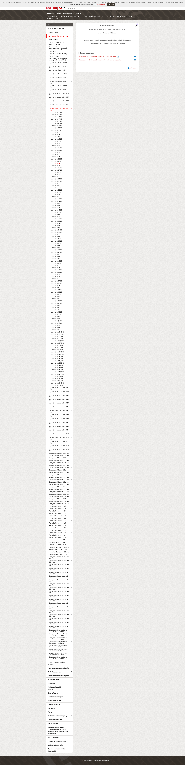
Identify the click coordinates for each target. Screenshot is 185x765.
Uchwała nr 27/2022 (57, 170)
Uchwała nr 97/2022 (57, 325)
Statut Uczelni (53, 40)
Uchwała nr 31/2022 (57, 179)
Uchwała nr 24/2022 (54, 18)
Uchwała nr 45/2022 (57, 210)
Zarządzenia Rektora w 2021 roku (59, 465)
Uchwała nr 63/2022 (57, 250)
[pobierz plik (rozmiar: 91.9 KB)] (79, 56)
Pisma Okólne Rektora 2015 (57, 533)
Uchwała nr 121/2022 (57, 378)
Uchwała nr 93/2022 (57, 316)
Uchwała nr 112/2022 (57, 359)
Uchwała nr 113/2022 (57, 361)
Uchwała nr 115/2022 (57, 365)
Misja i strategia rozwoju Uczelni (58, 668)
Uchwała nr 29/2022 (57, 174)
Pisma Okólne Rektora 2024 (57, 511)
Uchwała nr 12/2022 (57, 137)
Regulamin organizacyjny (56, 42)
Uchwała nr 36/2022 (57, 190)
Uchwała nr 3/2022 (57, 117)
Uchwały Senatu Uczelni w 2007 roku (59, 442)
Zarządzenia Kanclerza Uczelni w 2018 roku (59, 588)
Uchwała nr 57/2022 (57, 237)
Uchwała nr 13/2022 (57, 139)
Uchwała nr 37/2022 (57, 192)
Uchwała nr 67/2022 (57, 259)
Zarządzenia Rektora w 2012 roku (59, 487)
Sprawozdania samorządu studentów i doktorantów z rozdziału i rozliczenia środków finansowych (58, 730)
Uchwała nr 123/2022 (57, 383)
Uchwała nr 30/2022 (57, 177)
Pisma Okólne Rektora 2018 (57, 525)
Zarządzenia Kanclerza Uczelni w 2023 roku (59, 569)
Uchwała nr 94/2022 (57, 319)
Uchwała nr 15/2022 (57, 143)
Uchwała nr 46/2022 (57, 212)
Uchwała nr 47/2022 (57, 214)
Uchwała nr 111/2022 (57, 356)
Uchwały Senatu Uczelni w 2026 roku (59, 94)
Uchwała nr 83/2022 (57, 294)
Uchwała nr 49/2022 (57, 219)
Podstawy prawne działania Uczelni (56, 663)
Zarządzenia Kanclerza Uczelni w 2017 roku (59, 592)
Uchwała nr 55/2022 (57, 232)
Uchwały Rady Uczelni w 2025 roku (58, 67)
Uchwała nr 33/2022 (57, 183)
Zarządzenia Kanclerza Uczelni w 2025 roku (59, 561)
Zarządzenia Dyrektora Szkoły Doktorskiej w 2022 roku (58, 646)
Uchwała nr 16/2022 (57, 146)
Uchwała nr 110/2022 (57, 354)
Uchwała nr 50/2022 (57, 221)
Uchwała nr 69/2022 (57, 263)
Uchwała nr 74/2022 (57, 274)
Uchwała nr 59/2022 (57, 241)
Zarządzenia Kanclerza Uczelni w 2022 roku (59, 573)
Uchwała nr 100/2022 (57, 332)
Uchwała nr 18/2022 (57, 150)
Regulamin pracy (54, 56)
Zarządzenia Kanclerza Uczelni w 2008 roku (59, 627)
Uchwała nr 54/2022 (57, 230)
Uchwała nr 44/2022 (57, 208)
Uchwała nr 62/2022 (57, 248)
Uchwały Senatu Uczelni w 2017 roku (59, 403)
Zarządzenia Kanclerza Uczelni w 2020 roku (59, 580)
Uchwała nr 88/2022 (57, 305)
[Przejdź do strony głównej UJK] (70, 9)
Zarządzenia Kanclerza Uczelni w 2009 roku (59, 623)
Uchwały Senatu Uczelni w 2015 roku (59, 411)
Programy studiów (53, 679)
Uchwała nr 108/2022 (57, 350)
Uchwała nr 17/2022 (57, 148)
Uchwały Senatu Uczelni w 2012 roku (59, 423)
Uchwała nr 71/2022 (57, 268)
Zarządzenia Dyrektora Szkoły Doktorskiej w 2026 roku (58, 630)
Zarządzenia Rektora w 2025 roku (59, 455)
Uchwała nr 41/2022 (57, 201)
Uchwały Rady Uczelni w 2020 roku (58, 86)
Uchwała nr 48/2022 (57, 217)
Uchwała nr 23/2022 (57, 161)
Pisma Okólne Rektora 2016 (57, 530)
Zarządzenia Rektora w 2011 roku (59, 489)
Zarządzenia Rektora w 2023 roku (59, 460)
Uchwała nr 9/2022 (57, 130)
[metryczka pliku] (135, 57)
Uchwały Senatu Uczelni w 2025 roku (59, 97)
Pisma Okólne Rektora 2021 (57, 518)
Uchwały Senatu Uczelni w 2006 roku (59, 446)
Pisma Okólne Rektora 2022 (57, 516)
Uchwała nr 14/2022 (57, 141)
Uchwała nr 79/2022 (57, 285)
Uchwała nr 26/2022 (57, 168)
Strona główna (52, 16)
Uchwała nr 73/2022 (57, 272)
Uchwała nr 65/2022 (57, 254)
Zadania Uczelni (53, 693)
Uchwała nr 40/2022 (57, 199)
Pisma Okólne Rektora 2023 (57, 513)
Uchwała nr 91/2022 (57, 312)
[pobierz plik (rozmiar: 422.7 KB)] (79, 60)
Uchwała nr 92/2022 (57, 314)
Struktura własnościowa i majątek (56, 688)
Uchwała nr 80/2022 (57, 288)
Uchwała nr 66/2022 (57, 256)
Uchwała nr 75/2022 (57, 276)
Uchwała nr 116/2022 (57, 367)
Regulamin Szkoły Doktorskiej (58, 54)
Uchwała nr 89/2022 (57, 307)
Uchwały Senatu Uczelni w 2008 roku (59, 438)
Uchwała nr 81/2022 (57, 290)
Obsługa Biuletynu (54, 704)
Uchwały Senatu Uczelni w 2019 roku (59, 396)
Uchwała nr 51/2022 (57, 223)
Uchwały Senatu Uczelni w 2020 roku (59, 392)
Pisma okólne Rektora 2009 (57, 545)
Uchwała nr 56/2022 (57, 234)
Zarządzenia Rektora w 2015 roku (59, 480)
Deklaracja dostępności (55, 745)
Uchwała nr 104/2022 (57, 341)
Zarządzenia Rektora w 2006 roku (59, 501)
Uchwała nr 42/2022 (57, 203)
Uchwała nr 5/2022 (57, 121)
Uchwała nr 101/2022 (57, 334)
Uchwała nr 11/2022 (57, 134)
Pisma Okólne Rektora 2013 (57, 537)
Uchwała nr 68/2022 (57, 261)
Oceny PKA (51, 683)
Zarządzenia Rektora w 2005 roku (59, 504)
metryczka (132, 68)
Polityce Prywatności (100, 4)
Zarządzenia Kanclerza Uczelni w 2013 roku (59, 607)
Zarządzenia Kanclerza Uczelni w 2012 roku (59, 611)
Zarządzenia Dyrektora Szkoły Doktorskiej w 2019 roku (58, 657)
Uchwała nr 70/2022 (57, 265)
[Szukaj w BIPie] (136, 24)
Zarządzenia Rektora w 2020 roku (59, 467)
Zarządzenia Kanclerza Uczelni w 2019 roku (59, 584)
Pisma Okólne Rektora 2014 (57, 535)
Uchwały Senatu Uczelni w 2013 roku (59, 419)
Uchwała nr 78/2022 (57, 283)
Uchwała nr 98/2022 (57, 327)
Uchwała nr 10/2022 (57, 132)
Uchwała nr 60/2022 (57, 243)
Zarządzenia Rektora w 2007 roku (59, 499)
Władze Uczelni (53, 32)
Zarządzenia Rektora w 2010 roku (59, 492)
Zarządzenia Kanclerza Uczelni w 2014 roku (59, 603)
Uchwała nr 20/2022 (57, 154)
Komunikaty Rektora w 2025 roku (59, 547)
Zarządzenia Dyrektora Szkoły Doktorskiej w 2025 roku (58, 634)
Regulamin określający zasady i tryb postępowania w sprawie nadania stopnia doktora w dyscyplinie (58, 49)
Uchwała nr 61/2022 (57, 245)
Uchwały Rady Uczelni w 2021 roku (58, 82)
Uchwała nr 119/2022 (57, 374)
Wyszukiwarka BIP (54, 737)
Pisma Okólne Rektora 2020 (57, 521)
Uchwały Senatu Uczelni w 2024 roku (59, 101)
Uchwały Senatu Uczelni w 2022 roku (118, 16)
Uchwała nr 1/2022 (57, 112)
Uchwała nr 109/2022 (57, 352)
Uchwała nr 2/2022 (57, 115)
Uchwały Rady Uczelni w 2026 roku (58, 63)
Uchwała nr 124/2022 (57, 385)
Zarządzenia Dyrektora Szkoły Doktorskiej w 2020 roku (58, 654)
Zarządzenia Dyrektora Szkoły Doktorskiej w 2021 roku (58, 650)
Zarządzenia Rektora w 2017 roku (59, 475)
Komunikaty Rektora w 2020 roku (59, 554)
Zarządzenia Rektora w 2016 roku (59, 477)
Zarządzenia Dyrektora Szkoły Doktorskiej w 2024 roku (58, 638)
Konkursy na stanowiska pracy (57, 716)
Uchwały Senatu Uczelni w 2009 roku (59, 434)
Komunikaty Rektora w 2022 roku (59, 549)
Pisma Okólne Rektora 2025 (57, 508)
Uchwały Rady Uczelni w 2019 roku (58, 90)
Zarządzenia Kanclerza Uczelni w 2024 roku (59, 565)
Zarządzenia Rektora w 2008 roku (59, 496)
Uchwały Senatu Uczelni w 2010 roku (59, 430)
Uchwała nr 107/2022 (57, 347)
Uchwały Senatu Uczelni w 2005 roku (59, 450)
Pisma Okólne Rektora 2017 (57, 528)
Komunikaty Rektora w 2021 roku (59, 552)
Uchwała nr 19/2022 (57, 152)
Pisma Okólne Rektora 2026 (57, 506)
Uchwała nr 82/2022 (57, 292)
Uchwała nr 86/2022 (57, 301)
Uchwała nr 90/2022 (57, 310)
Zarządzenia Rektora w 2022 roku (59, 463)
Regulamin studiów (54, 44)
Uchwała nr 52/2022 (57, 225)
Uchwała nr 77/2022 (57, 281)
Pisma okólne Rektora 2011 (57, 542)
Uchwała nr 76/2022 (57, 279)
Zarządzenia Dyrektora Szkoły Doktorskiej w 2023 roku (58, 642)
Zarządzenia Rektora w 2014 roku (59, 482)
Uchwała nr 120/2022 (57, 376)
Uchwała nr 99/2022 (57, 330)
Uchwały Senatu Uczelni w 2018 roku (59, 399)
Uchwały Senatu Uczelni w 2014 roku (59, 415)
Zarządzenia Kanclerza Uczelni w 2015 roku (59, 600)
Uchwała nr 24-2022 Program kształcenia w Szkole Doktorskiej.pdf (98, 56)
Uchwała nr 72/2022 (57, 270)
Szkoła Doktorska (53, 723)
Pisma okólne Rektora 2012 (57, 540)
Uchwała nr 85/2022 (57, 299)
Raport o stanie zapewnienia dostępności (57, 750)
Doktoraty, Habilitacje (55, 720)
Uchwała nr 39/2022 (57, 197)
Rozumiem (111, 4)
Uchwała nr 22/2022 (57, 159)
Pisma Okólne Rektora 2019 (57, 523)
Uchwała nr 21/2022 (57, 157)
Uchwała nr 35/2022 (57, 188)
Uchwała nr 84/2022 (57, 296)
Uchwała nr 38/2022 (57, 194)
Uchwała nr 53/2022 (57, 228)
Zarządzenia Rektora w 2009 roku (59, 494)
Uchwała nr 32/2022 (57, 181)
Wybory (50, 712)
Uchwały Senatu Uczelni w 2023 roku (59, 105)
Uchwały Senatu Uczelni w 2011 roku (59, 426)
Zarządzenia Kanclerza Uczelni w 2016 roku (59, 596)
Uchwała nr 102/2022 (57, 336)
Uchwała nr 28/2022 (57, 172)
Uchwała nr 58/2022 (57, 239)
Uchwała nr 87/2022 (57, 303)
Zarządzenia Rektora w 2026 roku (59, 453)
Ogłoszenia (51, 708)
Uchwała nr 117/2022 (57, 370)
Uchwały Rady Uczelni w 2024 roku (58, 70)
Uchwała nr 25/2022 (57, 166)
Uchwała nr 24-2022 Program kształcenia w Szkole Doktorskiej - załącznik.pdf (101, 60)
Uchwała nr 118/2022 (57, 372)
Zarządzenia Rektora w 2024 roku (59, 458)
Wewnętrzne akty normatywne (93, 16)
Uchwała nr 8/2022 (57, 128)
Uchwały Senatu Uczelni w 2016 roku (59, 407)
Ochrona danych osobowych (57, 741)
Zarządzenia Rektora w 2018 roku (59, 472)
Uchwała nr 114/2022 (57, 363)
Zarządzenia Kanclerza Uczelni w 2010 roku (59, 619)
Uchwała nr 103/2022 (57, 339)
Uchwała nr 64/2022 (57, 252)
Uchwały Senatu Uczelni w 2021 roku (59, 388)
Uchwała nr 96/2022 (57, 323)
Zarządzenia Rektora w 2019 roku (59, 470)
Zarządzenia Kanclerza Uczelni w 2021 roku (59, 576)
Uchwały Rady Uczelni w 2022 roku (58, 78)
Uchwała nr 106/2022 (57, 345)
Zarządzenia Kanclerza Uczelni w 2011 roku (59, 615)
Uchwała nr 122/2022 (57, 381)
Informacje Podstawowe (56, 28)
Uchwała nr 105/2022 (57, 343)
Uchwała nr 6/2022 (57, 123)
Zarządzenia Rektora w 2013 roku (59, 484)
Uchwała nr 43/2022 (57, 205)
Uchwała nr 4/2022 (57, 119)
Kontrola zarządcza (54, 672)
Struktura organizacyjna (55, 697)
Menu (50, 25)
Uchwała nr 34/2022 (57, 186)
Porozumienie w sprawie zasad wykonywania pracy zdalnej (58, 59)
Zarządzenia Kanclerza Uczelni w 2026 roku (59, 557)
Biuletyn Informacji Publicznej (69, 16)
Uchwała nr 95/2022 (57, 321)
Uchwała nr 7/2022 (57, 126)
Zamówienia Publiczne (55, 701)
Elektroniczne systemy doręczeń (58, 676)
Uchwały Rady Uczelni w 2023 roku (58, 74)
